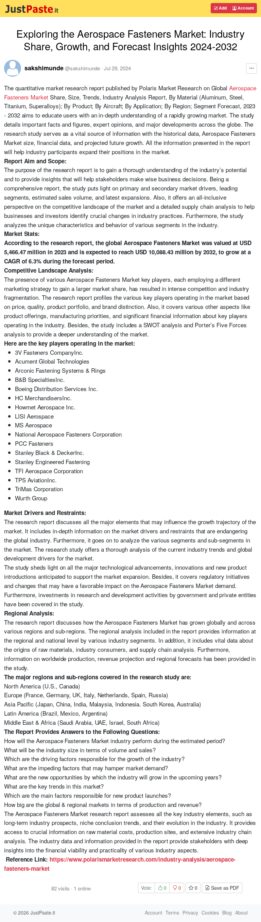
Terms (172, 912)
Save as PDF (224, 887)
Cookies (210, 912)
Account (245, 8)
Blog (227, 912)
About (241, 912)
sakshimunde (44, 67)
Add (222, 8)
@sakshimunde (82, 68)
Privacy (190, 912)
